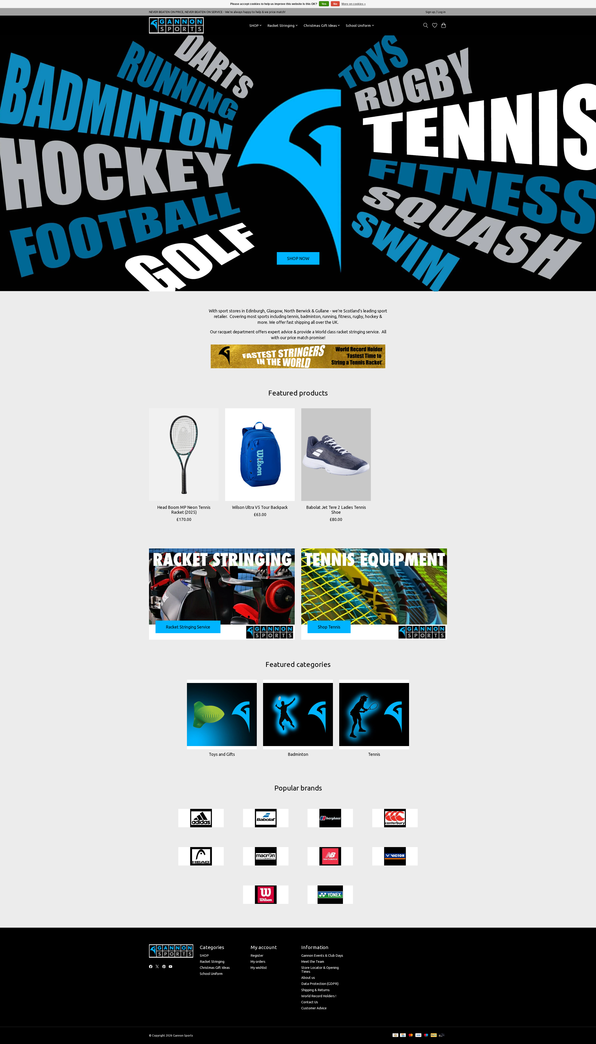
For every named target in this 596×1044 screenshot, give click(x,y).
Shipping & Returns (315, 990)
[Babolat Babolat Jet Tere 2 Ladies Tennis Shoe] (336, 454)
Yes (324, 4)
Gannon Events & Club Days (322, 955)
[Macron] (266, 857)
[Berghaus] (330, 818)
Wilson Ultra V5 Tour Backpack (260, 507)
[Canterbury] (395, 818)
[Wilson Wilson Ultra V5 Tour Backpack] (260, 454)
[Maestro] (426, 1035)
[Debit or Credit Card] (442, 1035)
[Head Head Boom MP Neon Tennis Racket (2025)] (184, 454)
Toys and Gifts (222, 754)
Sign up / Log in (436, 12)
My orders (258, 961)
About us (308, 978)
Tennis (374, 754)
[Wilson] (266, 895)
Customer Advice (314, 1008)
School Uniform (211, 974)
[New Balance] (330, 857)
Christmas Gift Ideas (215, 968)
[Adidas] (201, 818)
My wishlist (259, 968)
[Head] (201, 857)
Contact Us (309, 1002)
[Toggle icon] (425, 25)
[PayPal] (434, 1035)
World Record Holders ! (318, 996)
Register (257, 955)
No (335, 4)
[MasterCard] (411, 1035)
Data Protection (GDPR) (320, 984)
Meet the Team (312, 961)
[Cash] (395, 1035)
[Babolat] (266, 818)
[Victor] (395, 857)
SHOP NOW (298, 258)
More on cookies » (354, 4)
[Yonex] (330, 895)
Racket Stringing (212, 961)
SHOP (204, 955)
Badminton (298, 754)
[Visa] (418, 1035)
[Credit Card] (403, 1035)
